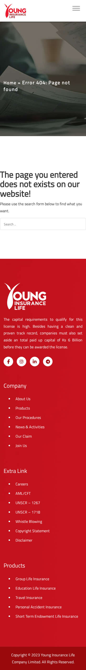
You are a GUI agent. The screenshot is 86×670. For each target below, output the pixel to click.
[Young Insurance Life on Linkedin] (34, 361)
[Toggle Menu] (76, 11)
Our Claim (24, 436)
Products (23, 408)
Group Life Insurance (32, 579)
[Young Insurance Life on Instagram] (21, 361)
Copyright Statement (33, 531)
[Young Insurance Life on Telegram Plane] (48, 361)
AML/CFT (23, 493)
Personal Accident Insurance (39, 607)
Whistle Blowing (29, 521)
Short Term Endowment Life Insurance (47, 616)
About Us (23, 399)
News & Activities (30, 427)
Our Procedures (28, 417)
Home (10, 82)
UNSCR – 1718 (28, 512)
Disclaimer (24, 540)
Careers (22, 484)
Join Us (21, 445)
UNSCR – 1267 (28, 503)
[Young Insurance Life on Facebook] (8, 361)
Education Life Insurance (36, 588)
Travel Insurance (29, 597)
